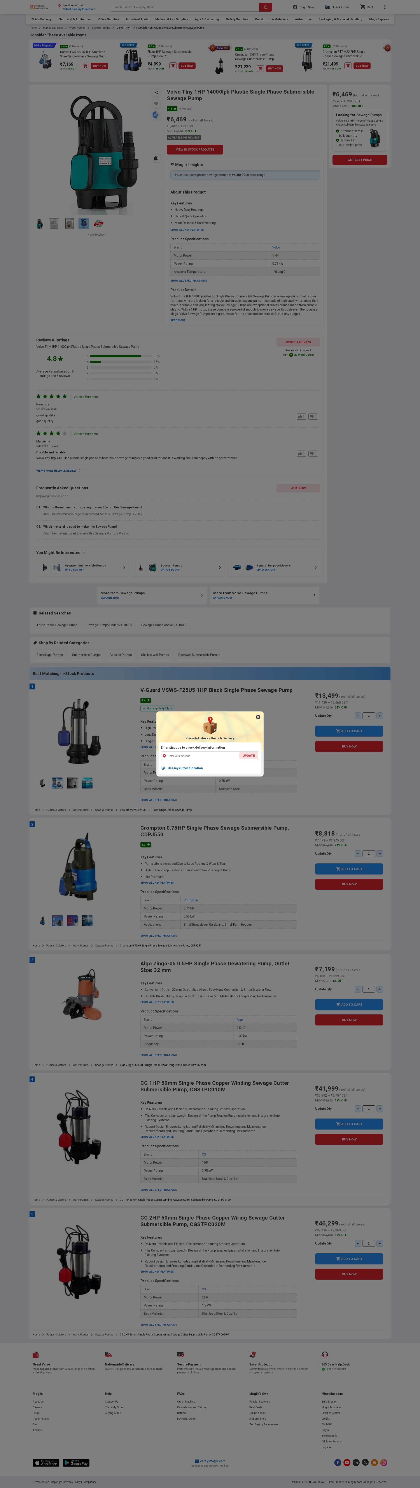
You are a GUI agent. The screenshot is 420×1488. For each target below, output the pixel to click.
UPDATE (249, 755)
